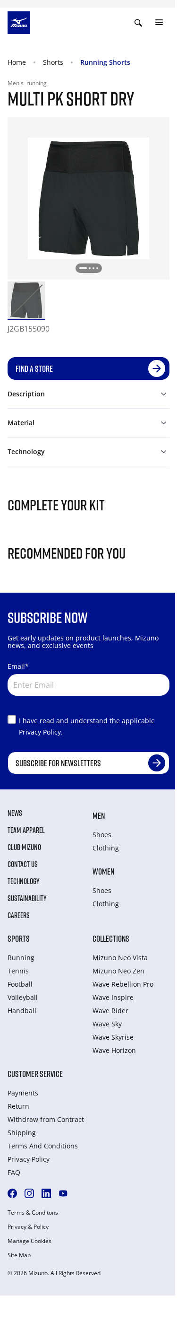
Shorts (53, 62)
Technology (24, 881)
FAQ (14, 1172)
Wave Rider (110, 1010)
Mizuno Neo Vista (120, 957)
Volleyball (23, 997)
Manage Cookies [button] (29, 1241)
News (15, 813)
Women (103, 871)
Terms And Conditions (43, 1145)
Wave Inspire (113, 997)
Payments (23, 1092)
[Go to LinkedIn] (46, 1193)
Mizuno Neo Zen (118, 970)
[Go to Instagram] (29, 1193)
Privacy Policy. (41, 731)
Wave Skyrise (113, 1037)
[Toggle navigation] (159, 22)
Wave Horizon (114, 1050)
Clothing (106, 847)
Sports (19, 938)
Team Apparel (26, 830)
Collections (111, 938)
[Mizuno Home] (19, 22)
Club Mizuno (24, 847)
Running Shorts (105, 62)
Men (99, 815)
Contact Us (23, 864)
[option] (26, 300)
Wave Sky (107, 1023)
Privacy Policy (29, 1159)
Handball (22, 1010)
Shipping (22, 1132)
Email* (18, 666)
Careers (19, 915)
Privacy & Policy (28, 1227)
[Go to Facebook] (12, 1193)
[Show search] (138, 22)
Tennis (18, 970)
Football (20, 984)
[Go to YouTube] (63, 1193)
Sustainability (27, 898)
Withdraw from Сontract (46, 1119)
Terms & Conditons (33, 1212)
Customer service (35, 1073)
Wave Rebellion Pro (123, 984)
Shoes (102, 834)
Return (18, 1106)
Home (17, 62)
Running (21, 957)
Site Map (19, 1255)
